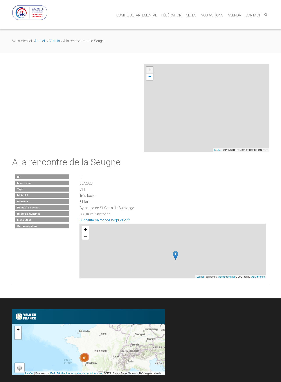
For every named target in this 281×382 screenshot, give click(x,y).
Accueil (39, 41)
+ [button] (149, 70)
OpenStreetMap (226, 276)
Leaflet (217, 150)
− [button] (149, 76)
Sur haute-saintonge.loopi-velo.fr (104, 220)
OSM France (258, 276)
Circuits (54, 41)
